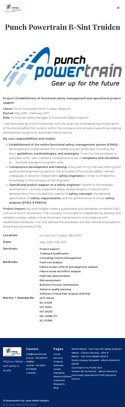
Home (57, 354)
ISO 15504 (46, 307)
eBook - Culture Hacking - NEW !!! (90, 352)
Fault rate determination (55, 276)
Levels (57, 369)
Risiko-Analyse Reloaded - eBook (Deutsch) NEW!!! (95, 362)
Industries (59, 380)
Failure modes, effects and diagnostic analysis (69, 267)
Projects (58, 361)
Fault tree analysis (51, 262)
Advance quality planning (55, 289)
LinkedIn (31, 373)
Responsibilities (62, 376)
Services (58, 358)
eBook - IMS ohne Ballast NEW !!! (89, 356)
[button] (118, 8)
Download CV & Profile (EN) (86, 367)
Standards (59, 373)
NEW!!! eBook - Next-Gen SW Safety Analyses (96, 349)
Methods (58, 365)
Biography (59, 384)
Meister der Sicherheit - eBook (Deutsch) (94, 371)
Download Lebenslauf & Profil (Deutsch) (93, 375)
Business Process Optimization (59, 284)
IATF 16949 (47, 298)
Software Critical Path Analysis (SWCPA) (65, 293)
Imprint (75, 378)
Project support (50, 249)
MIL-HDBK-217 (48, 316)
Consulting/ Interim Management (60, 258)
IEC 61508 (46, 302)
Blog (56, 387)
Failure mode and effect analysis (60, 271)
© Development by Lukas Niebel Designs (26, 400)
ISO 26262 (46, 311)
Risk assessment (50, 280)
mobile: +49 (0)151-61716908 (36, 367)
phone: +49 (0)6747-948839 (37, 360)
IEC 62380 (46, 320)
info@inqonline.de (36, 354)
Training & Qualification (54, 253)
